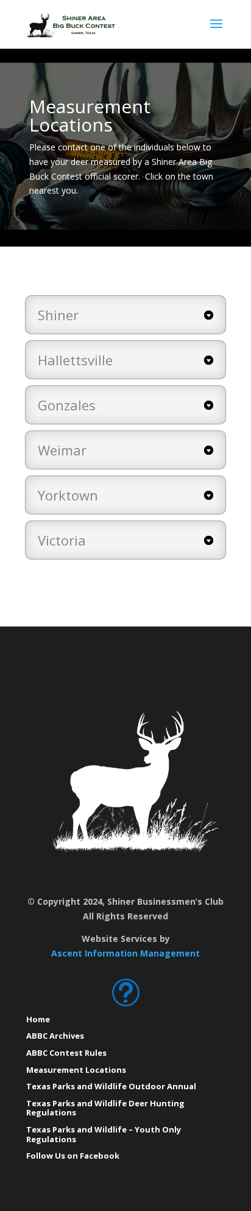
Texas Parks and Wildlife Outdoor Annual (111, 1086)
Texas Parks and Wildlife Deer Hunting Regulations (105, 1108)
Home (38, 1019)
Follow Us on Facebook (72, 1155)
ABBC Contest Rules (66, 1052)
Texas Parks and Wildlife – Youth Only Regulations (103, 1134)
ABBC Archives (55, 1035)
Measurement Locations (76, 1069)
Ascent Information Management (125, 953)
